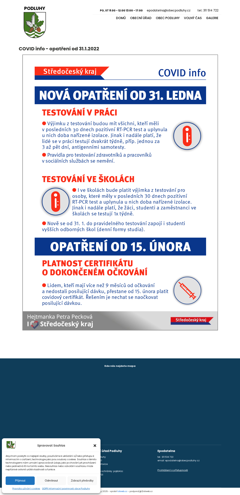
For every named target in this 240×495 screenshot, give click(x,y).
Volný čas (193, 18)
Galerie (212, 18)
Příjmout (20, 480)
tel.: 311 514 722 (207, 10)
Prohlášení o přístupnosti (173, 470)
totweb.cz (122, 491)
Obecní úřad (141, 18)
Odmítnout (51, 480)
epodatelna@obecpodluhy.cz (168, 10)
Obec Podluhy (168, 18)
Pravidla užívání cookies (26, 488)
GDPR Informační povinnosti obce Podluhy (66, 488)
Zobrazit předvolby (82, 480)
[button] (95, 445)
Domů (121, 18)
